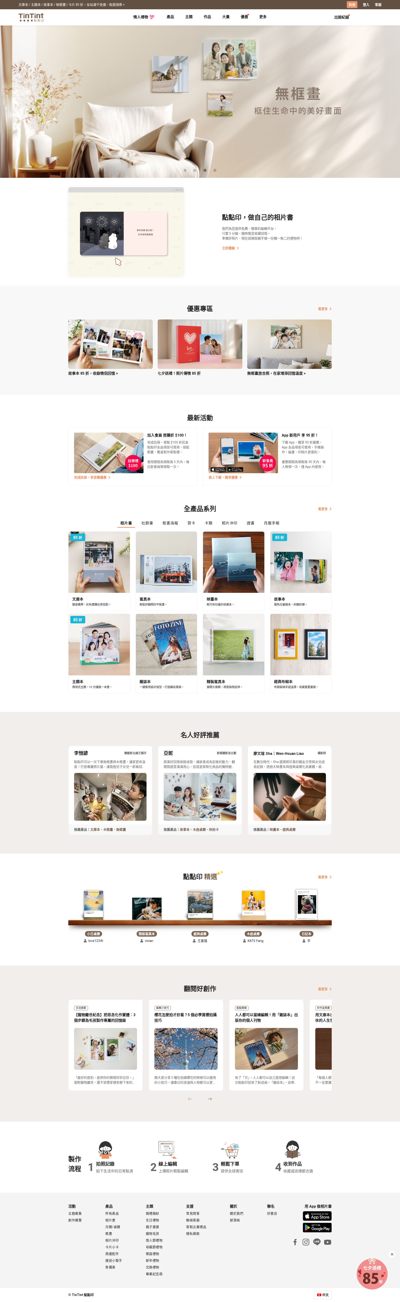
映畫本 (274, 829)
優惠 (244, 17)
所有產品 (112, 1213)
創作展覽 (75, 1220)
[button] (93, 905)
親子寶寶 (152, 1227)
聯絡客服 (193, 1220)
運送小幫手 (113, 1260)
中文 (325, 1295)
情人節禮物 (154, 1240)
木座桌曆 (199, 829)
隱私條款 (193, 1233)
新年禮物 (152, 1260)
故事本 (185, 829)
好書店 (272, 1213)
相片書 (110, 1220)
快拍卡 (214, 829)
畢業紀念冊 (154, 1274)
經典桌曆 (289, 829)
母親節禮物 (154, 1247)
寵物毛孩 (152, 1233)
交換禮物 (152, 1267)
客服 (378, 4)
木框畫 (108, 829)
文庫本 (95, 829)
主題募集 (75, 1213)
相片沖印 (112, 1240)
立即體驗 (228, 248)
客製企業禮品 (196, 1227)
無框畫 (121, 829)
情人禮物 (140, 17)
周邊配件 (112, 1254)
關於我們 (236, 1213)
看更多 (323, 309)
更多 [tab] (263, 17)
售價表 (110, 1267)
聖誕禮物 (152, 1254)
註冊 (352, 4)
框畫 (108, 1233)
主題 (189, 17)
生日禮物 (152, 1220)
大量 (226, 17)
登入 (366, 4)
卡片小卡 (112, 1247)
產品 (170, 17)
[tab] (170, 17)
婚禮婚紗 (152, 1213)
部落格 (235, 1220)
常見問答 (193, 1213)
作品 (207, 17)
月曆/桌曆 (112, 1227)
